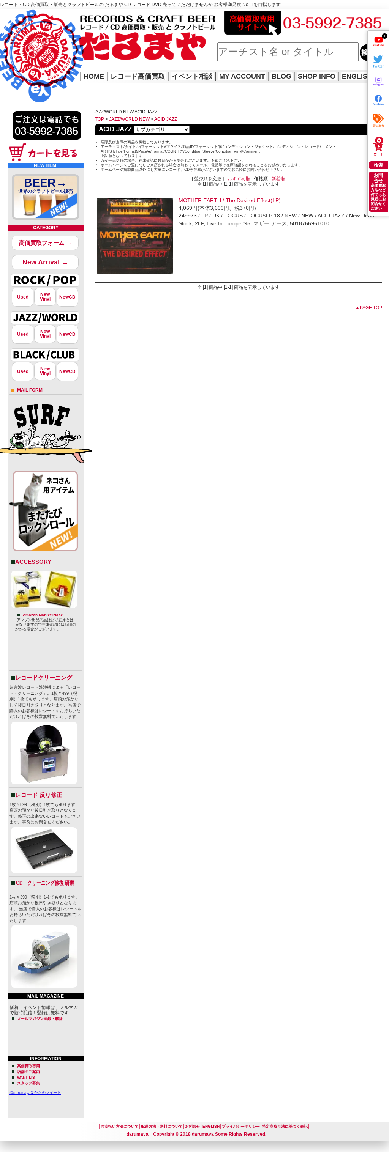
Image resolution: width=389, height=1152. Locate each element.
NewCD (67, 297)
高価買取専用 (28, 1066)
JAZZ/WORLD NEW (129, 119)
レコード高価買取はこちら (31, 16)
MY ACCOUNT (242, 76)
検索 (378, 165)
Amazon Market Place (43, 615)
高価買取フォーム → (45, 242)
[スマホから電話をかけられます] (47, 142)
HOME (10, 45)
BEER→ (45, 185)
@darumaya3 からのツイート (35, 1093)
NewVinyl (45, 297)
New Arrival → (45, 262)
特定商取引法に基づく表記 (285, 1126)
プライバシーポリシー (241, 1126)
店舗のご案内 (28, 1072)
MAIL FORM (30, 390)
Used (22, 297)
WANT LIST (27, 1077)
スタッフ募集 (28, 1083)
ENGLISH (357, 76)
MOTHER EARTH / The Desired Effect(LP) (230, 200)
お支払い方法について (120, 1126)
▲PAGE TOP (368, 307)
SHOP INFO (316, 76)
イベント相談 (192, 76)
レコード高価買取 (138, 76)
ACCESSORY (33, 562)
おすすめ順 (239, 178)
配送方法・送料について (162, 1126)
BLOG (281, 76)
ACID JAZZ (165, 119)
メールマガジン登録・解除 (40, 1019)
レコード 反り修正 (38, 795)
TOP (99, 119)
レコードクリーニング (43, 677)
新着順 (278, 178)
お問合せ (192, 1126)
